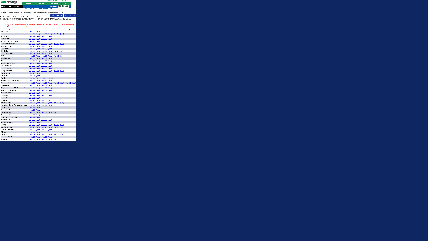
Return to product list (69, 29)
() (38, 31)
